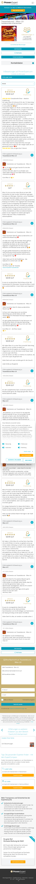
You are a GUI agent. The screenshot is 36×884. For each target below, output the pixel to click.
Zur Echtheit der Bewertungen (18, 44)
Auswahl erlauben (14, 460)
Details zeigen (27, 451)
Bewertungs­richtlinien (7, 877)
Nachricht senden (18, 704)
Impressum (31, 877)
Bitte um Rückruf (8, 700)
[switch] (19, 444)
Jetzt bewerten (18, 49)
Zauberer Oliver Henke (8, 738)
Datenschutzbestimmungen (17, 708)
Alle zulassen (26, 455)
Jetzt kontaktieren (18, 57)
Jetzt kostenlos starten (18, 862)
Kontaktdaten (17, 62)
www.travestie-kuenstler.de (11, 267)
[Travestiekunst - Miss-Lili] (9, 33)
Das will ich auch (18, 10)
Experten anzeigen (18, 775)
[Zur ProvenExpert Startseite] (9, 3)
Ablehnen (28, 460)
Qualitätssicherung (17, 877)
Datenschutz (24, 877)
